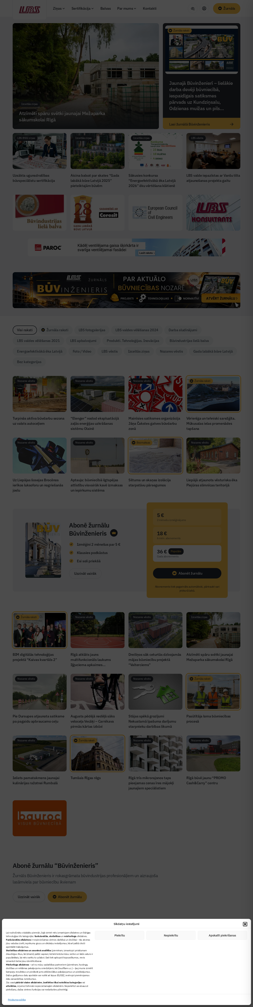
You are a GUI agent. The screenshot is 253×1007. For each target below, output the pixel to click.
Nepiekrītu (171, 935)
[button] (245, 924)
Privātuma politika (17, 999)
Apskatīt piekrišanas (222, 935)
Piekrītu (119, 935)
